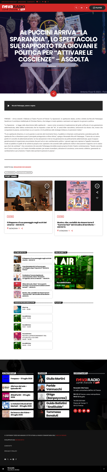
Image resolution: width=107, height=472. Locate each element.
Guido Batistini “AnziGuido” (56, 405)
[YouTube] (37, 2)
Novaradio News (26, 333)
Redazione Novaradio (22, 167)
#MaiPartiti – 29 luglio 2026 (20, 396)
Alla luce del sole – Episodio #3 (19, 387)
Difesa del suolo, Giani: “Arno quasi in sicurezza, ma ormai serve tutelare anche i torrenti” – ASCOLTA (36, 285)
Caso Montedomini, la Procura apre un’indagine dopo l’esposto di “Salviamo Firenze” (35, 268)
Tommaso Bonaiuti (53, 414)
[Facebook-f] (80, 411)
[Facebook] (48, 2)
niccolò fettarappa (24, 172)
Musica (59, 276)
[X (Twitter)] (40, 2)
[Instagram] (45, 2)
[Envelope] (88, 411)
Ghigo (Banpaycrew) (56, 396)
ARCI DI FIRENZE (61, 435)
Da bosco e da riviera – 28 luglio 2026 (21, 413)
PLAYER (97, 7)
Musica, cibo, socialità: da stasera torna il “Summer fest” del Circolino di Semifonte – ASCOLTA (76, 224)
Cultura (53, 26)
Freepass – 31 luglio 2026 (21, 378)
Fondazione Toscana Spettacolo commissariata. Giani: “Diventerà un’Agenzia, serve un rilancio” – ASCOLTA (35, 277)
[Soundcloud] (43, 2)
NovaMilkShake (64, 282)
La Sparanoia (10, 172)
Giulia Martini (55, 379)
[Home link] (13, 7)
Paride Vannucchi (54, 387)
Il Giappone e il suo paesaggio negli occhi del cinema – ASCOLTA (26, 223)
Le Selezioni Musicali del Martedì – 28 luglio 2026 (21, 405)
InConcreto (19, 440)
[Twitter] (84, 411)
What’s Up (25, 307)
